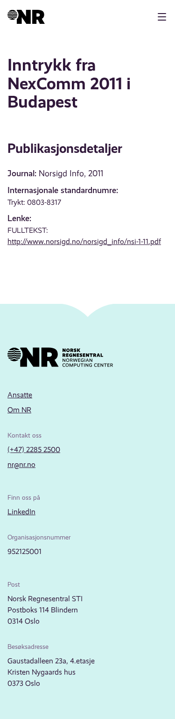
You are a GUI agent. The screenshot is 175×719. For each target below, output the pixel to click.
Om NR (19, 409)
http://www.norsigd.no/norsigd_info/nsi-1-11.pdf (84, 241)
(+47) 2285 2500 (33, 449)
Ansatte (19, 394)
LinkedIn (21, 511)
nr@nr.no (21, 464)
